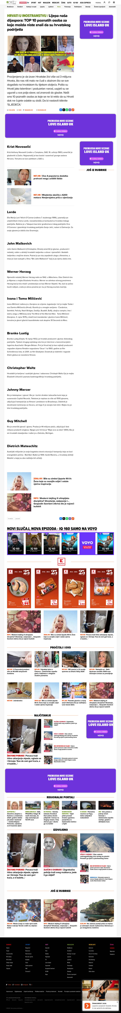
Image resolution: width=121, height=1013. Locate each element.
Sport (33, 2)
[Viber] (70, 109)
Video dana (91, 971)
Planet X (91, 962)
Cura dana (91, 951)
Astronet (91, 948)
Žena (63, 2)
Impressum (9, 991)
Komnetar (91, 957)
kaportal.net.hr (49, 1000)
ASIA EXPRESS (85, 3)
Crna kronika (9, 954)
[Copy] (73, 109)
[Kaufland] (60, 561)
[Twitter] (63, 109)
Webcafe (55, 2)
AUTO (69, 3)
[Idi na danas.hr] (24, 2)
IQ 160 (75, 3)
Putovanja (67, 7)
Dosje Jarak (9, 965)
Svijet (7, 951)
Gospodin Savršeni (50, 968)
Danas (8, 944)
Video (112, 948)
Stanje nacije (9, 962)
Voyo (46, 974)
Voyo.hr (20, 1000)
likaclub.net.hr (29, 1002)
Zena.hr (14, 1000)
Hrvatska (10, 519)
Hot (39, 2)
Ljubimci (51, 7)
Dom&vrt (20, 7)
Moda (59, 7)
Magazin (46, 2)
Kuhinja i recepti (31, 7)
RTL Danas (8, 957)
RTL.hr (8, 1000)
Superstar (47, 965)
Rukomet (27, 951)
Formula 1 (27, 971)
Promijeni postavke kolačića (72, 991)
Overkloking (92, 959)
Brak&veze (10, 7)
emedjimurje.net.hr (30, 1000)
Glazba (47, 954)
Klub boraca (28, 954)
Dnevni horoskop (93, 954)
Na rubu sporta (29, 957)
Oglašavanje (18, 991)
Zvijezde (47, 948)
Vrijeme (8, 968)
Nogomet (27, 948)
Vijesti (7, 948)
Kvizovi (90, 968)
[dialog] (100, 995)
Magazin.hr (29, 110)
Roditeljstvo (78, 7)
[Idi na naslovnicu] (12, 4)
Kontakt (60, 991)
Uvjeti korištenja (28, 991)
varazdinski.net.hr (60, 1000)
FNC (26, 968)
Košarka (27, 959)
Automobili (112, 7)
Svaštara (91, 965)
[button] (10, 535)
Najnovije (112, 951)
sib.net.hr (40, 1000)
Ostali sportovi (29, 965)
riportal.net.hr (71, 1000)
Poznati (18, 519)
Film (46, 951)
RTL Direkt (8, 959)
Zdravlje (87, 7)
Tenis (26, 962)
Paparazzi (47, 957)
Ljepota (42, 7)
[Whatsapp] (67, 109)
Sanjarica (112, 954)
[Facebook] (60, 109)
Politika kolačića (39, 991)
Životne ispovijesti (99, 7)
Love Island (48, 962)
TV (46, 959)
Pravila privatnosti (51, 991)
